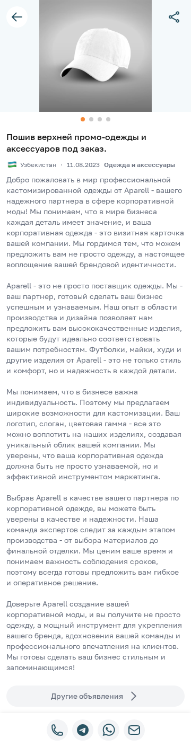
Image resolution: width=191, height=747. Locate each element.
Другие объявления (87, 695)
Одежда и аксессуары (139, 165)
